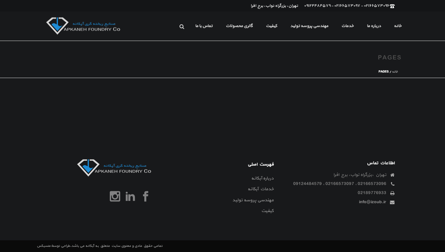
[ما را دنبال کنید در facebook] (145, 196)
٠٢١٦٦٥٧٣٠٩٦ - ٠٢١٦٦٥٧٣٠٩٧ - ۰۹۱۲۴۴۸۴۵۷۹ (347, 6)
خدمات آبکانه (261, 189)
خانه (398, 26)
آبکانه (89, 246)
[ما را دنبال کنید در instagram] (115, 196)
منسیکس (43, 246)
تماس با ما (204, 26)
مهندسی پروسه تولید (309, 26)
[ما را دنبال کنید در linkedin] (130, 196)
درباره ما (374, 26)
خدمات (347, 26)
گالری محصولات (239, 26)
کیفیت (271, 26)
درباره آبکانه (262, 178)
